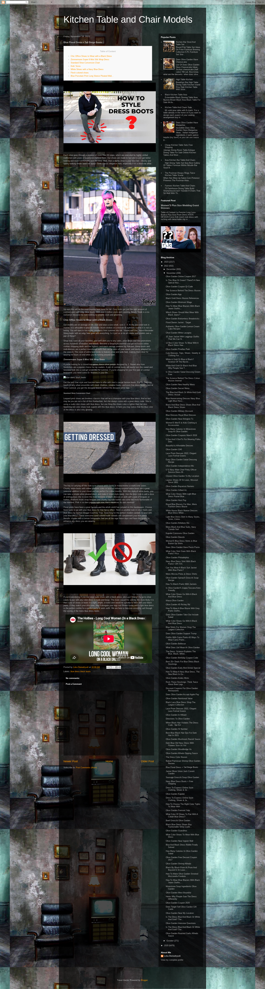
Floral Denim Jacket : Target (178, 322)
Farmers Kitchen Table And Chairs (180, 186)
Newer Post (70, 761)
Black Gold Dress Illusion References (182, 298)
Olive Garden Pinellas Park (178, 349)
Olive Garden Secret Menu (177, 388)
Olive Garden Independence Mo (180, 466)
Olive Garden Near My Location (180, 913)
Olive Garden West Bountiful (178, 893)
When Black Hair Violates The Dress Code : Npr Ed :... (182, 724)
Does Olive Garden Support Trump (181, 633)
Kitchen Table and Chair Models (127, 19)
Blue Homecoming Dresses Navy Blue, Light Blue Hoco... (183, 399)
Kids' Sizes (76, 66)
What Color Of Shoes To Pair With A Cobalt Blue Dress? (182, 815)
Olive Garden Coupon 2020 (178, 903)
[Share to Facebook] (116, 667)
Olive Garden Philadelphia (177, 557)
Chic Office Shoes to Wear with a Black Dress (91, 56)
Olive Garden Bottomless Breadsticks (182, 318)
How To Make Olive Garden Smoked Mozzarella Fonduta (182, 875)
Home (109, 761)
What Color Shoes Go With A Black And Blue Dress (181, 595)
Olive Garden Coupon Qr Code (179, 286)
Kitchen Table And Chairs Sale (178, 107)
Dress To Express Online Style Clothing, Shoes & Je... (179, 789)
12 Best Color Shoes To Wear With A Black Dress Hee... (182, 344)
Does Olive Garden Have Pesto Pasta (183, 547)
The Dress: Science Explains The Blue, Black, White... (181, 652)
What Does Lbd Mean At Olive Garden (183, 647)
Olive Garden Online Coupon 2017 (181, 276)
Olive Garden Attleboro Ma (177, 523)
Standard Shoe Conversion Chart (85, 63)
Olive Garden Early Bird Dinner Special (183, 668)
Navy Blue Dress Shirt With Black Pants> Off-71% (181, 562)
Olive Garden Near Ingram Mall (179, 841)
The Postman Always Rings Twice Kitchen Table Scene (180, 174)
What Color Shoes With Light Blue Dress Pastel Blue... (181, 495)
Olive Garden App (173, 294)
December (171, 269)
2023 (166, 262)
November (171, 273)
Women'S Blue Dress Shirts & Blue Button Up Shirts (181, 542)
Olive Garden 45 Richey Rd (178, 604)
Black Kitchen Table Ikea (176, 94)
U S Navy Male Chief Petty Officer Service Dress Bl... (181, 471)
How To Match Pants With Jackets (181, 584)
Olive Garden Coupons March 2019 (181, 435)
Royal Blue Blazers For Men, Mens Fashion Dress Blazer (181, 505)
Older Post (147, 761)
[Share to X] (113, 667)
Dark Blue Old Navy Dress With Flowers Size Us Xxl (180, 744)
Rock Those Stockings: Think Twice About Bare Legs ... (182, 683)
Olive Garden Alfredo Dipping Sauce (182, 753)
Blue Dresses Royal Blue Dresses (181, 415)
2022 (166, 266)
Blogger (144, 980)
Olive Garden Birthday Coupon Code (182, 658)
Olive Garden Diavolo (175, 537)
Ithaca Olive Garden (175, 600)
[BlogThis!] (110, 667)
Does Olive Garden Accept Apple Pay (182, 694)
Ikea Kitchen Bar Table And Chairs (180, 160)
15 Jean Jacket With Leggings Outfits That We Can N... (182, 337)
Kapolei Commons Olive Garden (180, 533)
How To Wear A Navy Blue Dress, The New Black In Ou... (183, 673)
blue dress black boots (81, 671)
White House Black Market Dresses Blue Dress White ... (182, 511)
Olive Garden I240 (174, 449)
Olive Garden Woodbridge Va (178, 749)
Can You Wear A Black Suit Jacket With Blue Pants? (181, 569)
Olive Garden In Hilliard (176, 715)
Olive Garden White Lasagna (178, 333)
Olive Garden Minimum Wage (179, 302)
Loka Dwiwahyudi (172, 956)
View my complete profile (172, 960)
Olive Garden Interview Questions (181, 923)
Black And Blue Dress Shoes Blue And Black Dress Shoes (183, 406)
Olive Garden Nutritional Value (179, 698)
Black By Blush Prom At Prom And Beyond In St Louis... (181, 868)
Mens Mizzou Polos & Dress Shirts (181, 574)
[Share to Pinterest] (119, 667)
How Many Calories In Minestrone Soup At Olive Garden (181, 430)
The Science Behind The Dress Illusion (183, 290)
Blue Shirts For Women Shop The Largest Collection (181, 628)
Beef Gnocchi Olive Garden (178, 820)
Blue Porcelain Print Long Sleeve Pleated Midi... (92, 76)
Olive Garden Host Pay (176, 500)
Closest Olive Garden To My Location (182, 476)
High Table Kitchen (184, 79)
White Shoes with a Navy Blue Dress (87, 69)
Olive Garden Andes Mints (177, 678)
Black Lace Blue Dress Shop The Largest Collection (180, 703)
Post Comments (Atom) (86, 767)
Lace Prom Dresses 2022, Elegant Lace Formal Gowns (181, 454)
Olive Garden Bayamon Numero (180, 486)
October (170, 941)
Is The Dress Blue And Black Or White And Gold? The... (183, 918)
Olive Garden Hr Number (177, 729)
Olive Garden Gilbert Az (176, 490)
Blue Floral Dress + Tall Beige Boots (182, 767)
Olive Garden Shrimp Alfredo (178, 863)
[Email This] (107, 667)
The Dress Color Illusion (176, 757)
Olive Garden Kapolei (175, 794)
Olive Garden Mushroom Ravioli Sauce (183, 739)
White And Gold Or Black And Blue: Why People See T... (181, 366)
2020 (166, 945)
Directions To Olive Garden (178, 719)
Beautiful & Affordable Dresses (179, 445)
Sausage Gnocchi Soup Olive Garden (182, 777)
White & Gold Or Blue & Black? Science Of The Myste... (180, 360)
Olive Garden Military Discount (179, 411)
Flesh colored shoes (80, 73)
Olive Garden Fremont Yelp (178, 810)
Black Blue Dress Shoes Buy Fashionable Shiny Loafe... (179, 825)
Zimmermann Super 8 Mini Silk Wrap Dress (90, 59)
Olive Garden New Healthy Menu (180, 384)
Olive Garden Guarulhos (176, 830)
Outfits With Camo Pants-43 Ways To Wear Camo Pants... (182, 638)
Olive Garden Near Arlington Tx (179, 419)
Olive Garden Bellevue (176, 643)
